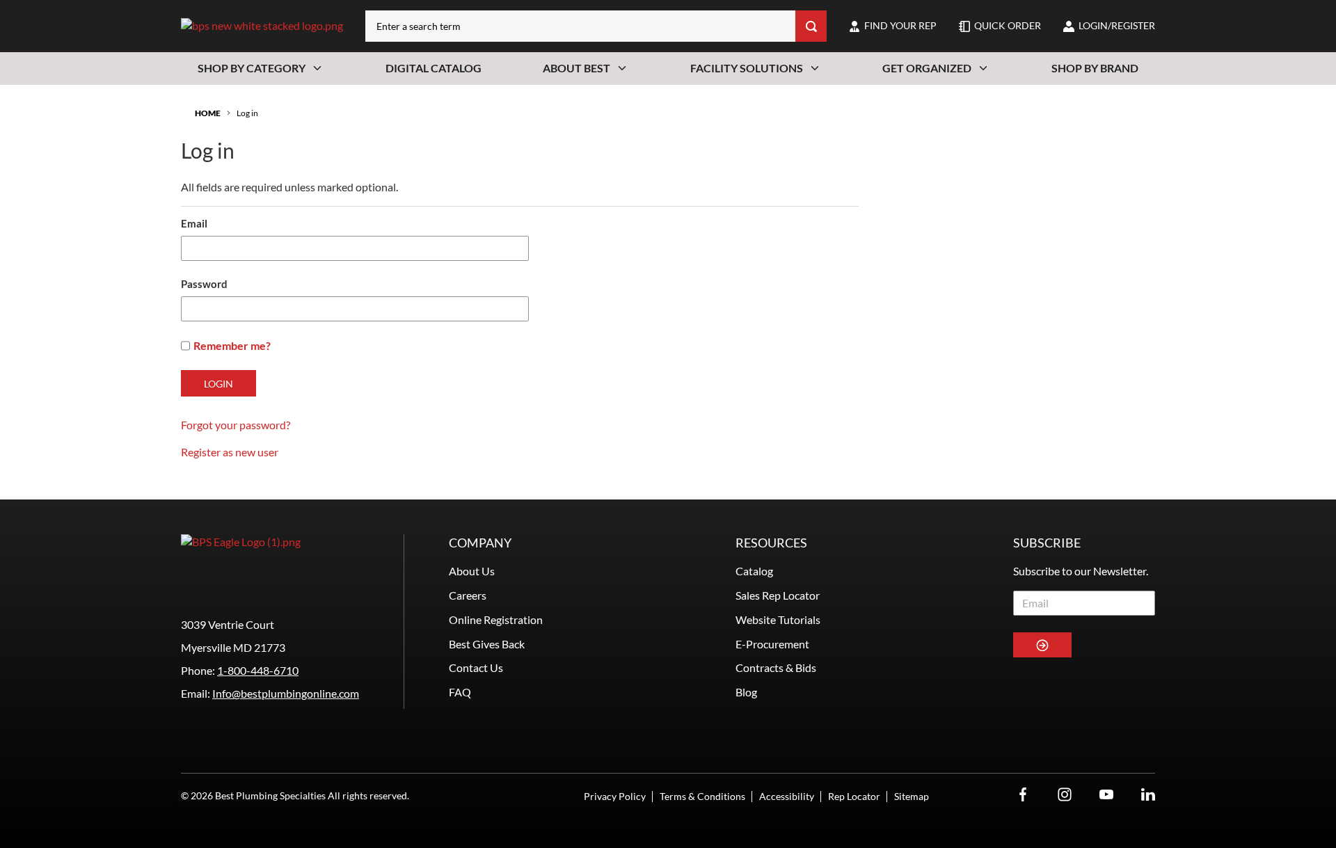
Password (204, 284)
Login (218, 384)
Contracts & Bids (775, 667)
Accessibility (786, 796)
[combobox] (580, 26)
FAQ (460, 691)
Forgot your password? (235, 424)
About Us (472, 570)
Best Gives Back (487, 643)
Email (194, 223)
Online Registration (496, 619)
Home (208, 113)
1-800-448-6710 (258, 670)
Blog (746, 691)
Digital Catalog (433, 67)
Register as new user (229, 451)
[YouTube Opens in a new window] (1106, 794)
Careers (467, 595)
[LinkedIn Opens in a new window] (1148, 794)
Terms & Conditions (702, 796)
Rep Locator (854, 796)
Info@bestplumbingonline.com (285, 693)
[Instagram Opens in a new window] (1065, 794)
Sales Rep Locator (777, 595)
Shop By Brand (1094, 67)
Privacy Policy (615, 796)
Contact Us (476, 667)
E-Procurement (772, 643)
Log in (247, 113)
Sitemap (911, 796)
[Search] (811, 26)
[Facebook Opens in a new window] (1023, 794)
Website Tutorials (777, 619)
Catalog (754, 570)
